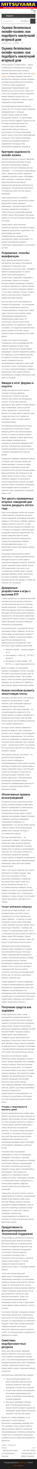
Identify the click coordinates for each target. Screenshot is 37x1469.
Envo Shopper (18, 1465)
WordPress (22, 1462)
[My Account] (29, 10)
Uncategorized (12, 1445)
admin (17, 43)
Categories (9, 16)
